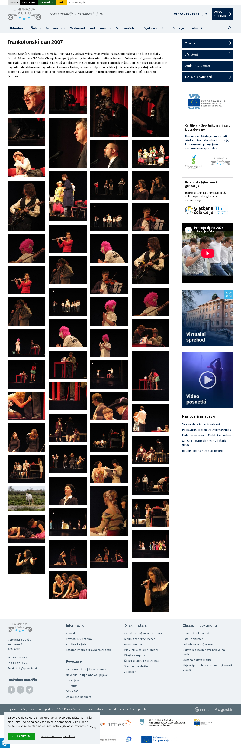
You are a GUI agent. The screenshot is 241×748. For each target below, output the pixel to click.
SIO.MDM (71, 686)
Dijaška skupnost (135, 655)
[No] (95, 728)
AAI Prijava (73, 680)
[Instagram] (20, 690)
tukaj (90, 726)
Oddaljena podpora (78, 697)
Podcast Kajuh (77, 2)
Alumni (197, 28)
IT (205, 14)
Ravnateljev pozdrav (79, 639)
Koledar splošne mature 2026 (143, 633)
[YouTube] (29, 690)
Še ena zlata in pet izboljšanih (202, 424)
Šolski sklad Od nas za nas (141, 661)
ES (193, 14)
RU (200, 14)
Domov (14, 2)
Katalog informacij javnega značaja (89, 650)
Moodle (190, 43)
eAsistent (191, 54)
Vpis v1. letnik (220, 14)
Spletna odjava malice (197, 660)
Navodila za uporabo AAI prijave (87, 675)
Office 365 (72, 691)
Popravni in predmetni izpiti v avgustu (206, 430)
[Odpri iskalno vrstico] (229, 28)
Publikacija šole (76, 644)
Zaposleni (130, 672)
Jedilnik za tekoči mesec (139, 639)
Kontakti (71, 633)
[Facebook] (11, 690)
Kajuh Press (28, 2)
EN (175, 14)
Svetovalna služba (136, 666)
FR (187, 14)
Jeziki (61, 2)
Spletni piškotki (138, 709)
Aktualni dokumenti (198, 77)
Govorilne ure (133, 644)
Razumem (24, 736)
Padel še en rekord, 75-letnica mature (206, 435)
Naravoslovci (47, 2)
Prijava (68, 709)
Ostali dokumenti (194, 639)
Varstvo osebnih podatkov (88, 709)
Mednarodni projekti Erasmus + (86, 669)
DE (181, 14)
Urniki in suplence (197, 66)
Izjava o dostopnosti (116, 709)
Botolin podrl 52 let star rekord (202, 450)
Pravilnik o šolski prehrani (141, 650)
